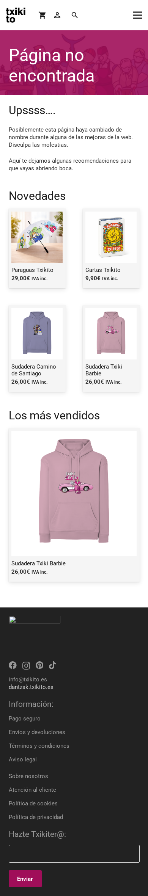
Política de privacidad (36, 817)
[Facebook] (13, 665)
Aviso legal (23, 759)
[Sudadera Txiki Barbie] (111, 348)
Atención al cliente (32, 789)
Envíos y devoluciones (37, 732)
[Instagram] (26, 665)
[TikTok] (52, 665)
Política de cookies (33, 803)
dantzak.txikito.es (31, 687)
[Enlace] (15, 15)
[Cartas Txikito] (111, 248)
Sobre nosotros (28, 776)
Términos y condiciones (39, 745)
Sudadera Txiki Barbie (38, 563)
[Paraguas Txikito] (37, 248)
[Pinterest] (39, 665)
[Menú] (138, 15)
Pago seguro (25, 718)
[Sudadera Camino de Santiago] (37, 348)
